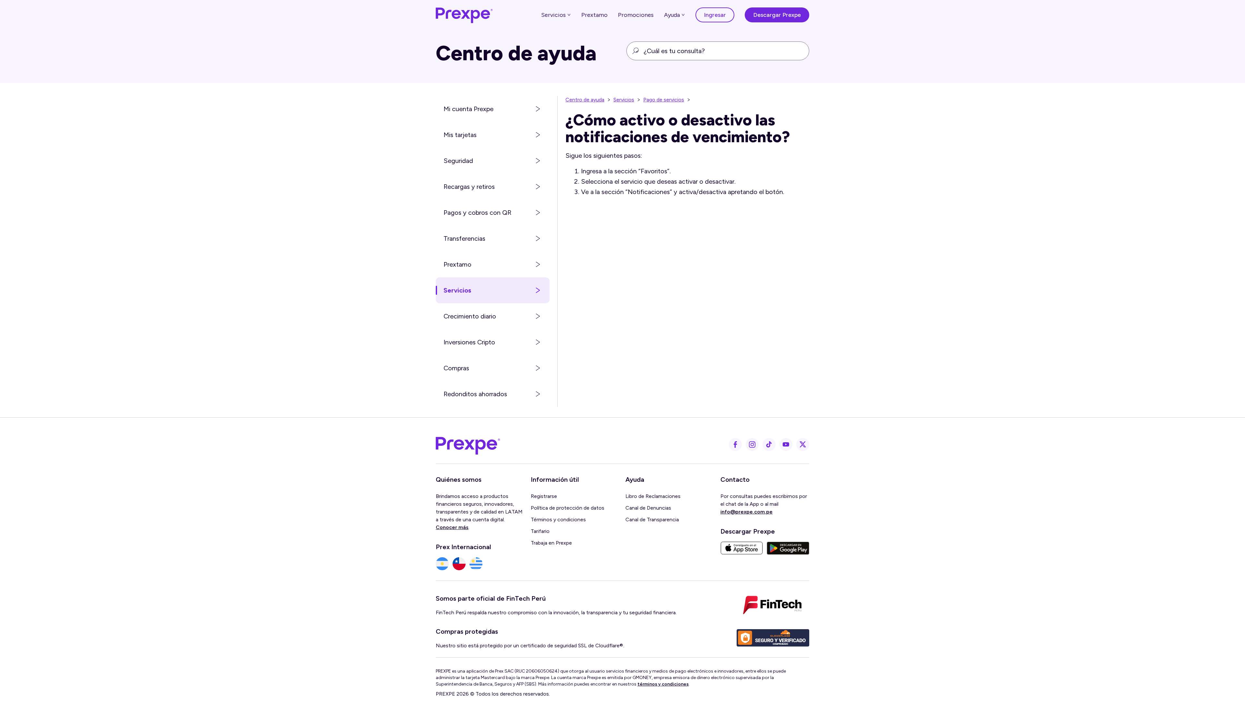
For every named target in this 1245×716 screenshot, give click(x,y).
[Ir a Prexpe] (468, 444)
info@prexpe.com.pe (746, 512)
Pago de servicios (663, 100)
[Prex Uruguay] (475, 563)
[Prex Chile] (459, 563)
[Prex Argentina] (442, 563)
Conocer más (452, 527)
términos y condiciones (663, 684)
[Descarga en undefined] (741, 548)
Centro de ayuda (584, 100)
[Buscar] (635, 51)
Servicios (623, 100)
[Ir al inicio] (464, 15)
